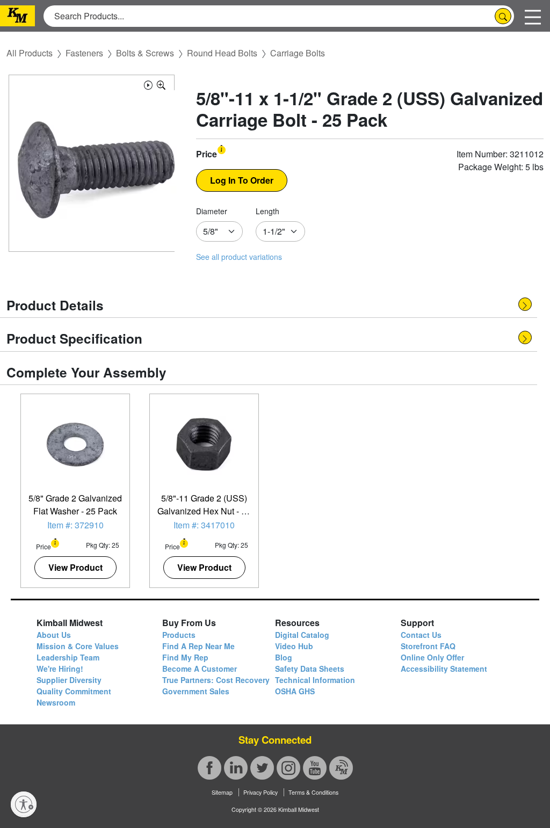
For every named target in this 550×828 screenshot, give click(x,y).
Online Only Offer (432, 657)
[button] (148, 83)
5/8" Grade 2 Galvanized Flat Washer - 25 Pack (75, 504)
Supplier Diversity (69, 679)
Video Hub (294, 646)
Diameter (211, 211)
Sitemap (222, 792)
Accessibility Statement (444, 668)
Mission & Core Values (78, 646)
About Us (54, 634)
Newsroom (56, 702)
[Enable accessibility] (24, 804)
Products (179, 634)
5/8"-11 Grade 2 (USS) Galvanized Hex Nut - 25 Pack (204, 511)
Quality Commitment (74, 691)
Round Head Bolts (222, 53)
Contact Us (421, 634)
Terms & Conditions (313, 792)
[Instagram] (288, 768)
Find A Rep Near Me (198, 646)
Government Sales (195, 691)
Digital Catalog (302, 634)
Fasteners (84, 53)
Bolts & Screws (145, 53)
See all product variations (239, 256)
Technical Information (315, 679)
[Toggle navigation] (532, 15)
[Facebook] (209, 768)
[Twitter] (262, 768)
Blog (283, 657)
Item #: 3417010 (204, 525)
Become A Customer (199, 668)
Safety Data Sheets (309, 668)
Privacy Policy (260, 792)
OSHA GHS (295, 691)
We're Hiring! (60, 668)
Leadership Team (68, 657)
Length (267, 211)
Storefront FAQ (428, 646)
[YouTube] (315, 768)
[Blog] (341, 768)
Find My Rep (185, 657)
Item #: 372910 (75, 525)
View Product (75, 567)
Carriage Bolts (297, 53)
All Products (29, 53)
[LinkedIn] (236, 768)
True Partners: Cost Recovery (216, 679)
